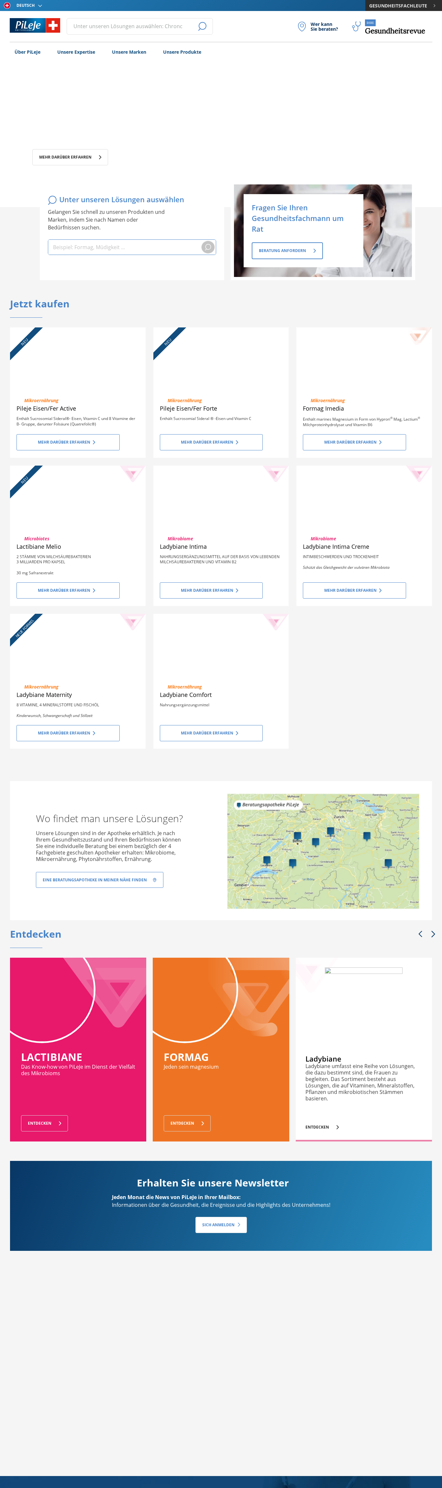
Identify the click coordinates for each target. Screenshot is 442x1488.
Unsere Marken (129, 52)
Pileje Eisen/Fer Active (46, 408)
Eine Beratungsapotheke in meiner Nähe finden (95, 880)
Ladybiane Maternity (44, 695)
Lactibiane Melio (39, 546)
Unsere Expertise (76, 52)
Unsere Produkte (182, 52)
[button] (420, 935)
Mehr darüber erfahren (65, 157)
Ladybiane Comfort (186, 695)
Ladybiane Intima (183, 546)
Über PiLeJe (27, 52)
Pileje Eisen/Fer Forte (188, 408)
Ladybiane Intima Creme (336, 546)
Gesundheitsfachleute (398, 6)
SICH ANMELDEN (218, 1225)
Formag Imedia (323, 408)
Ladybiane (323, 1059)
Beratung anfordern (282, 250)
